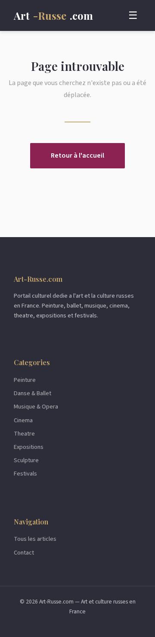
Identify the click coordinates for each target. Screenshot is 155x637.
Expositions (28, 446)
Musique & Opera (36, 406)
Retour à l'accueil (77, 155)
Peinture (25, 379)
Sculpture (26, 460)
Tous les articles (35, 538)
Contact (24, 552)
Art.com (53, 15)
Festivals (25, 473)
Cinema (23, 420)
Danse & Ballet (32, 393)
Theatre (24, 433)
